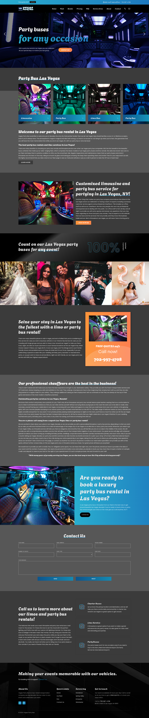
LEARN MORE (25, 162)
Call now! (107, 352)
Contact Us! (85, 515)
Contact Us (60, 702)
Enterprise (79, 699)
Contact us (42, 679)
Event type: (59, 551)
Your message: (22, 560)
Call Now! (32, 2)
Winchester (79, 702)
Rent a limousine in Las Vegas (95, 218)
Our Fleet (59, 696)
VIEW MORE (82, 223)
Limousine (26, 118)
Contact (118, 8)
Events (70, 8)
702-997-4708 (126, 2)
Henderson (79, 693)
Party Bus (61, 118)
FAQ (87, 8)
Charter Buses (94, 603)
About (109, 8)
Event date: (98, 551)
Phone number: (99, 543)
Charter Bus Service (63, 341)
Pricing (79, 8)
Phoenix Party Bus (42, 644)
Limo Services (85, 141)
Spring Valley (80, 696)
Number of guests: (23, 551)
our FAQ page (46, 441)
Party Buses (93, 641)
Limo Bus (95, 118)
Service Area (98, 8)
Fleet (62, 8)
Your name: (21, 543)
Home (54, 8)
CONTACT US (106, 53)
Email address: (60, 543)
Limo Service (94, 622)
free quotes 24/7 (108, 346)
